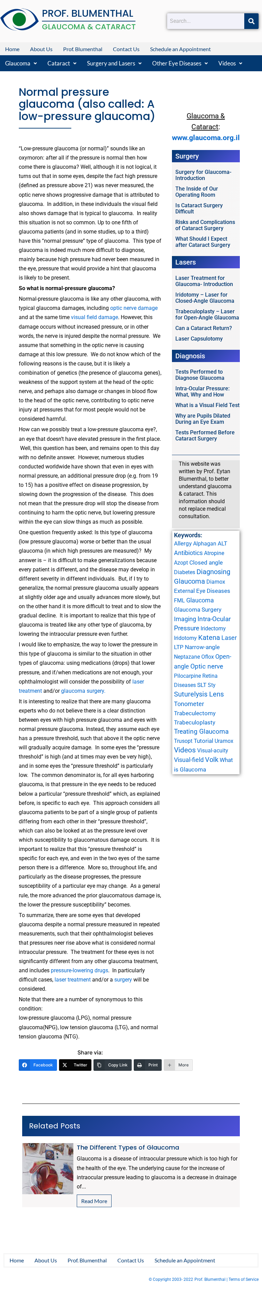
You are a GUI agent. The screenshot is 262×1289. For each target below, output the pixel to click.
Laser (229, 637)
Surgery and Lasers (111, 63)
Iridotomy (185, 638)
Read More (94, 1201)
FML (179, 600)
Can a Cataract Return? (203, 328)
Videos (227, 63)
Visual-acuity (212, 750)
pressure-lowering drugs (78, 970)
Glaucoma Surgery (197, 609)
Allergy (183, 543)
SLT (201, 684)
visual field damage (94, 317)
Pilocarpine (187, 676)
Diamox (215, 582)
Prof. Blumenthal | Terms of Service (226, 1279)
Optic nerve (206, 666)
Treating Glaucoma (201, 731)
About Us (41, 49)
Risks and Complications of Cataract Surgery (205, 225)
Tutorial (203, 740)
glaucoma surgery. (83, 691)
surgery (123, 979)
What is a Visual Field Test (207, 405)
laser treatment (73, 979)
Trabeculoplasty (194, 722)
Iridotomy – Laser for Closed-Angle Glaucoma (204, 297)
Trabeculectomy (195, 713)
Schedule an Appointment (180, 49)
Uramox (224, 741)
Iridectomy (213, 628)
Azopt (181, 562)
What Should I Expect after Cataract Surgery (202, 242)
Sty (212, 685)
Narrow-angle (202, 647)
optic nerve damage (134, 308)
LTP (179, 647)
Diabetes (184, 572)
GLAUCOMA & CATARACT (89, 26)
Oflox (207, 657)
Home (12, 49)
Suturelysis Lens (199, 694)
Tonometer (189, 703)
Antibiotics (188, 552)
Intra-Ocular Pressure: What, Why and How (202, 391)
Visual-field (189, 759)
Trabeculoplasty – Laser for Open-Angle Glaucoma (207, 314)
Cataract (58, 63)
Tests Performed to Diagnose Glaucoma (199, 375)
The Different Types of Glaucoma (128, 1147)
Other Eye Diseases (176, 63)
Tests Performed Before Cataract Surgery (205, 435)
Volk (211, 759)
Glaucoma (17, 63)
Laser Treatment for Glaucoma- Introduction (204, 281)
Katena (209, 638)
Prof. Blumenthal (82, 49)
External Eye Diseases (202, 590)
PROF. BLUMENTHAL (87, 13)
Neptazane (187, 657)
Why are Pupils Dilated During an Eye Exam (202, 419)
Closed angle (206, 562)
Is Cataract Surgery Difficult (199, 208)
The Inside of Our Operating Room (196, 191)
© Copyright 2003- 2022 (171, 1279)
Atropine (214, 553)
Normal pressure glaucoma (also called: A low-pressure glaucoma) (87, 104)
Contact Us (126, 49)
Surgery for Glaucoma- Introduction (203, 175)
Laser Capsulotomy (199, 338)
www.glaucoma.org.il (206, 138)
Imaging (185, 619)
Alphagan (204, 543)
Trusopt (183, 741)
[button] (21, 63)
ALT (222, 543)
